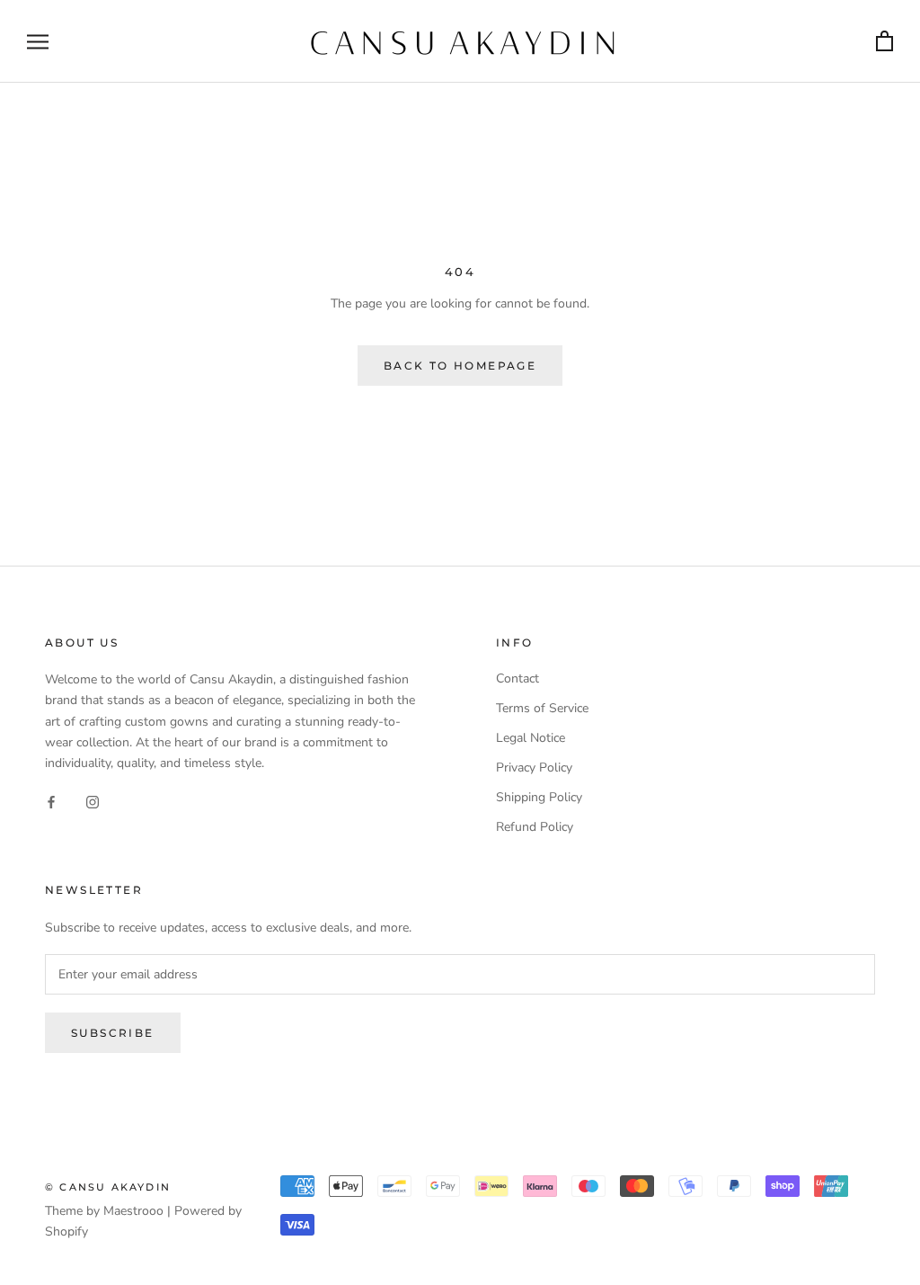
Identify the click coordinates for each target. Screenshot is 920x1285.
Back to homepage (460, 365)
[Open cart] (884, 41)
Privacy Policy (534, 767)
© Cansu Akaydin (108, 1187)
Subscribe (113, 1033)
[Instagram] (92, 801)
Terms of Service (542, 708)
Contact (517, 678)
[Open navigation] (38, 41)
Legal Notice (530, 737)
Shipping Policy (539, 797)
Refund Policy (534, 826)
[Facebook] (51, 801)
